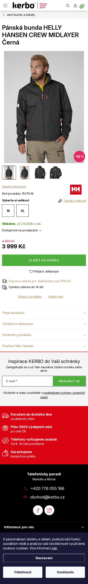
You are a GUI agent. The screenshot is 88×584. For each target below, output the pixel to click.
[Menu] (5, 5)
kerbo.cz (49, 510)
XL (23, 210)
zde (54, 548)
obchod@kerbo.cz (47, 497)
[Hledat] (67, 5)
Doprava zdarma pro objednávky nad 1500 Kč (40, 281)
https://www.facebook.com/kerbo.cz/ (38, 510)
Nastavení (44, 558)
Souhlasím (65, 572)
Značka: (75, 190)
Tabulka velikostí (74, 200)
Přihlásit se (69, 381)
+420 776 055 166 (47, 488)
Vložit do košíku (44, 260)
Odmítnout (23, 572)
